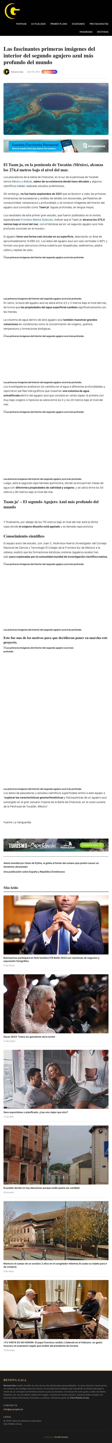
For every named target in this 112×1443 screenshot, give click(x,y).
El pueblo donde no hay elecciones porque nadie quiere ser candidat (42, 1187)
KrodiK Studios (61, 1437)
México (16, 181)
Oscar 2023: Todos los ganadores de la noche (29, 1036)
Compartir (51, 72)
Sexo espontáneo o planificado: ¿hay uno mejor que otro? (36, 1112)
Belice (27, 181)
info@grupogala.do (13, 1409)
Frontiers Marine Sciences (37, 219)
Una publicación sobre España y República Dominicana (34, 871)
